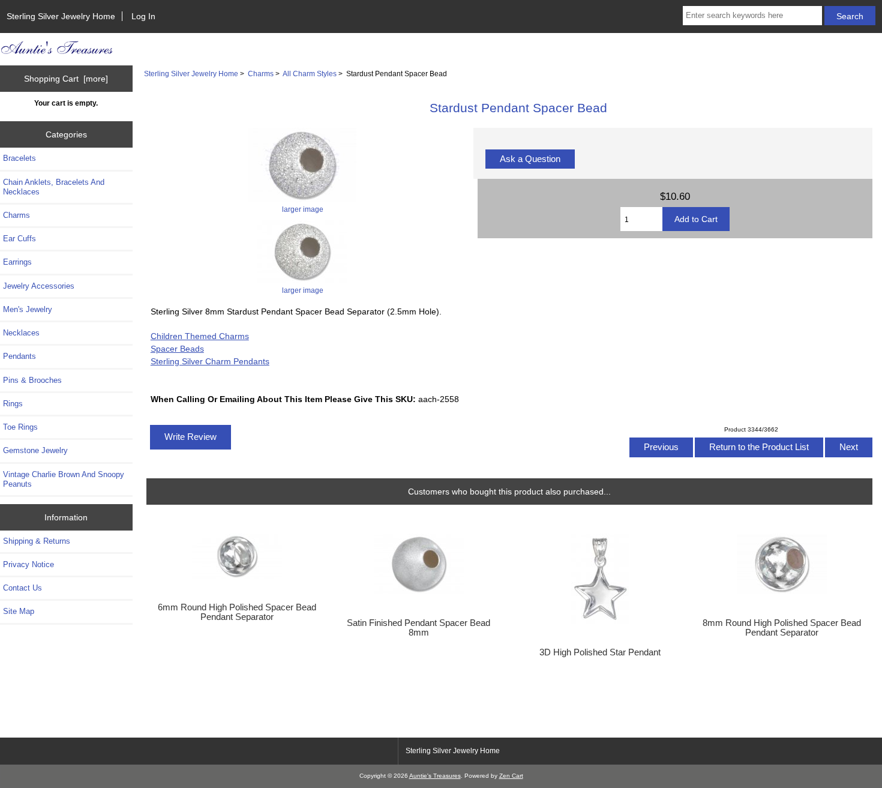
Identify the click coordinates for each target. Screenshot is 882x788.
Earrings (17, 261)
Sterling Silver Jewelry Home (61, 16)
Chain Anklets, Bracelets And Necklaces (53, 187)
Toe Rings (20, 427)
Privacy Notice (28, 564)
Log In (143, 16)
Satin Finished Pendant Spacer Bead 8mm (418, 627)
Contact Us (22, 587)
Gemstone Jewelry (35, 450)
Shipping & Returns (36, 541)
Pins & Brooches (32, 380)
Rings (13, 403)
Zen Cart (511, 775)
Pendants (19, 356)
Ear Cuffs (19, 238)
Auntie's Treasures (435, 775)
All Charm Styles (310, 73)
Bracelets (19, 158)
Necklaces (21, 332)
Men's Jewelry (27, 309)
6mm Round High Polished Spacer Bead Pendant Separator (237, 612)
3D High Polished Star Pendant (600, 652)
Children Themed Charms (200, 336)
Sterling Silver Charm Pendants (210, 361)
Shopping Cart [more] (66, 78)
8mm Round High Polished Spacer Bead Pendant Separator (782, 627)
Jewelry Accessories (38, 285)
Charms (261, 73)
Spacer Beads (177, 348)
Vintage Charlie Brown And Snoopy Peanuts (63, 479)
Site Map (18, 611)
